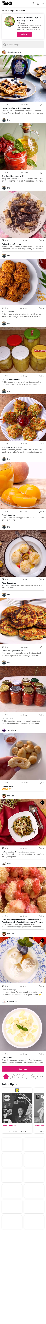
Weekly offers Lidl (9, 1125)
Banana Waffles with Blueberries (16, 108)
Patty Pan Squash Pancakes (13, 651)
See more (23, 1069)
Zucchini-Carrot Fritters (12, 447)
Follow (24, 34)
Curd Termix (7, 1057)
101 (33, 1077)
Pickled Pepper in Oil (11, 379)
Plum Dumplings (9, 583)
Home (4, 10)
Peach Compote (8, 515)
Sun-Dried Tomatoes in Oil (13, 176)
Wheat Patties (8, 312)
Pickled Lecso (7, 718)
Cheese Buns (7, 786)
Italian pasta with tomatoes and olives (18, 852)
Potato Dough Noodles (11, 244)
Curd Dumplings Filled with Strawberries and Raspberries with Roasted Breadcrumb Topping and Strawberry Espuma (22, 920)
